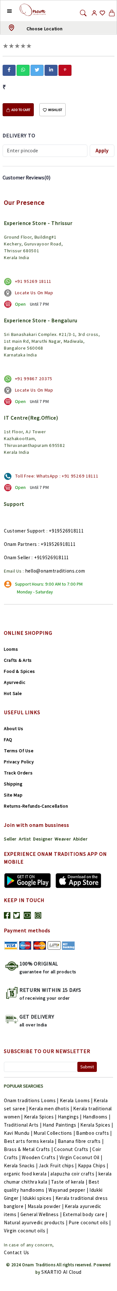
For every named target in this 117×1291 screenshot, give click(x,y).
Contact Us (16, 1252)
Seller (10, 839)
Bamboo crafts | (94, 1133)
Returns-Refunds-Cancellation (36, 806)
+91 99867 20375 (34, 379)
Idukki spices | (38, 1198)
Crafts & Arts (18, 660)
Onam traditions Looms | (31, 1100)
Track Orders (18, 772)
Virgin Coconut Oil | (80, 1157)
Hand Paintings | (61, 1125)
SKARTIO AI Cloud (61, 1272)
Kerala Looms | (76, 1100)
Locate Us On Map (34, 293)
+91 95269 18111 (33, 281)
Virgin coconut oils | (26, 1231)
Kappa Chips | (93, 1165)
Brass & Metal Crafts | (28, 1149)
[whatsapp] (23, 69)
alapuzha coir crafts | (73, 1174)
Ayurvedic (14, 682)
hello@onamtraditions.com (55, 571)
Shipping (13, 784)
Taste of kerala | (69, 1182)
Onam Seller (17, 557)
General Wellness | (41, 1214)
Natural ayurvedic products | (36, 1222)
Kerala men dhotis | (50, 1108)
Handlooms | (96, 1117)
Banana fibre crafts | (81, 1141)
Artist (25, 839)
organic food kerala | (26, 1174)
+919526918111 (66, 531)
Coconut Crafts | (72, 1149)
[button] (4, 10)
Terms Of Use (18, 750)
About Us (13, 728)
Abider (80, 839)
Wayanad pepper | (68, 1190)
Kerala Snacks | (21, 1165)
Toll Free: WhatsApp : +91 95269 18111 (56, 476)
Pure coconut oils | (89, 1222)
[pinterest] (65, 69)
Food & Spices (19, 671)
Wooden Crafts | (40, 1157)
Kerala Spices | (40, 1117)
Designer (43, 839)
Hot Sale (13, 693)
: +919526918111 (57, 544)
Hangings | (70, 1117)
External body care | (85, 1214)
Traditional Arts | (23, 1125)
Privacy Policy (19, 761)
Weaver (63, 839)
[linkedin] (51, 69)
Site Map (13, 795)
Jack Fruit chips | (58, 1165)
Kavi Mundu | (18, 1133)
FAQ (8, 739)
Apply (102, 150)
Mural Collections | (54, 1133)
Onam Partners (20, 544)
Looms (11, 649)
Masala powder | (46, 1206)
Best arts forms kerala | (30, 1141)
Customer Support (24, 531)
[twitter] (37, 69)
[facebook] (9, 69)
